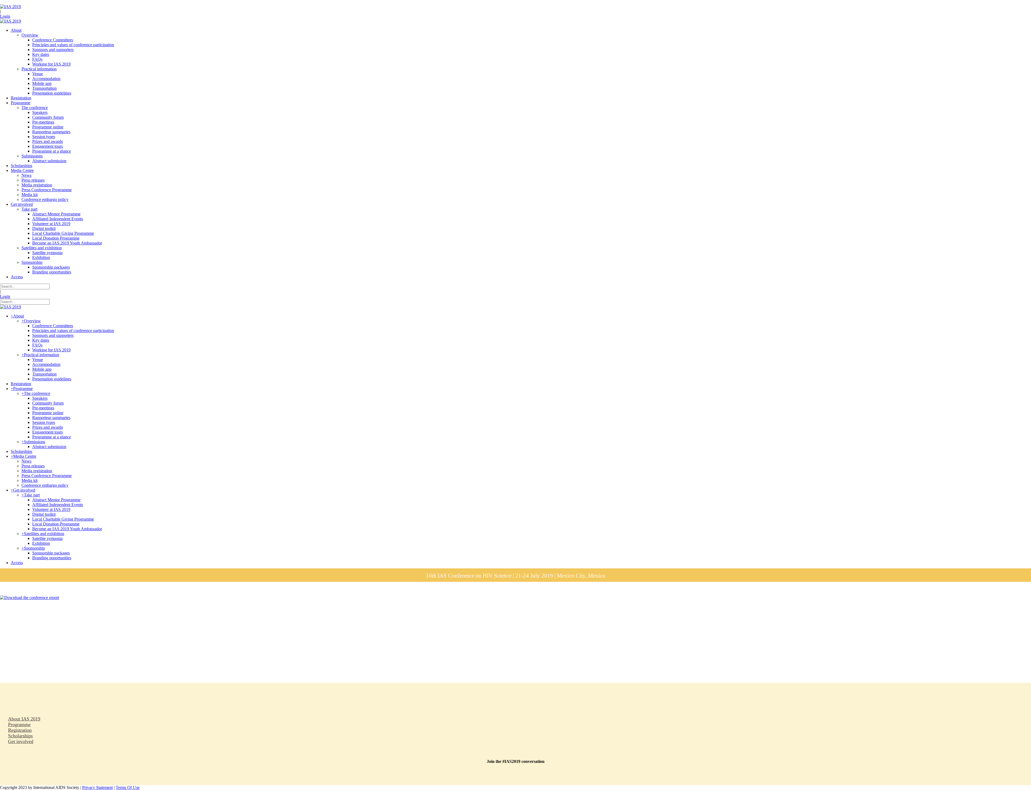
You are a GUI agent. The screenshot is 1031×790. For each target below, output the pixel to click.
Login (5, 16)
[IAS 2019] (10, 6)
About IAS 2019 (24, 719)
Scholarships (20, 735)
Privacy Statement (97, 787)
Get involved (20, 741)
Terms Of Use (128, 787)
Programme (19, 724)
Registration (20, 730)
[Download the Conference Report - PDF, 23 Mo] (29, 597)
